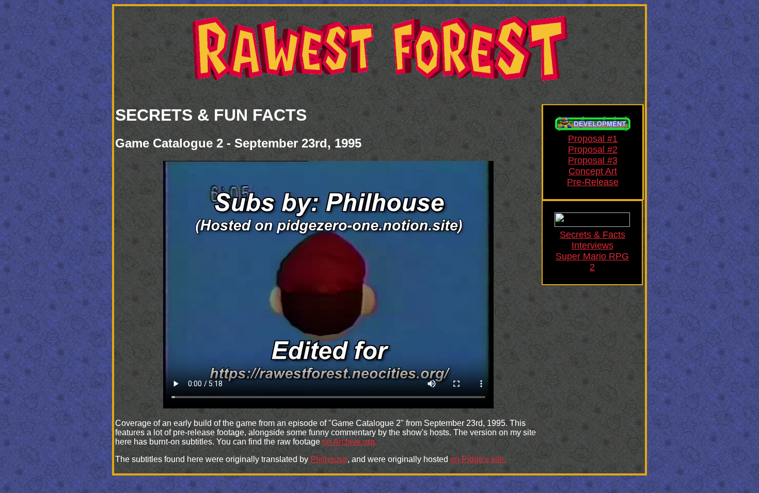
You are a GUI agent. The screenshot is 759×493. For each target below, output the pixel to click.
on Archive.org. (349, 441)
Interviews (592, 245)
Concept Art (592, 171)
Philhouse (328, 459)
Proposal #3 (593, 160)
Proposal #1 (593, 139)
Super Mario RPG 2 (592, 261)
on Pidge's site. (478, 459)
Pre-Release (593, 182)
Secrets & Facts (592, 234)
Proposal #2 (593, 149)
